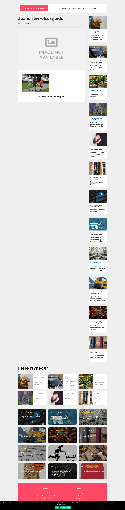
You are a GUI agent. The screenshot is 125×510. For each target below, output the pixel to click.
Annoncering (64, 8)
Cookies (81, 8)
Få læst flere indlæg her (51, 96)
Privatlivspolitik (65, 507)
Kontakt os (91, 8)
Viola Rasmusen (95, 91)
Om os (74, 8)
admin (33, 24)
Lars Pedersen (94, 32)
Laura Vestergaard (96, 62)
